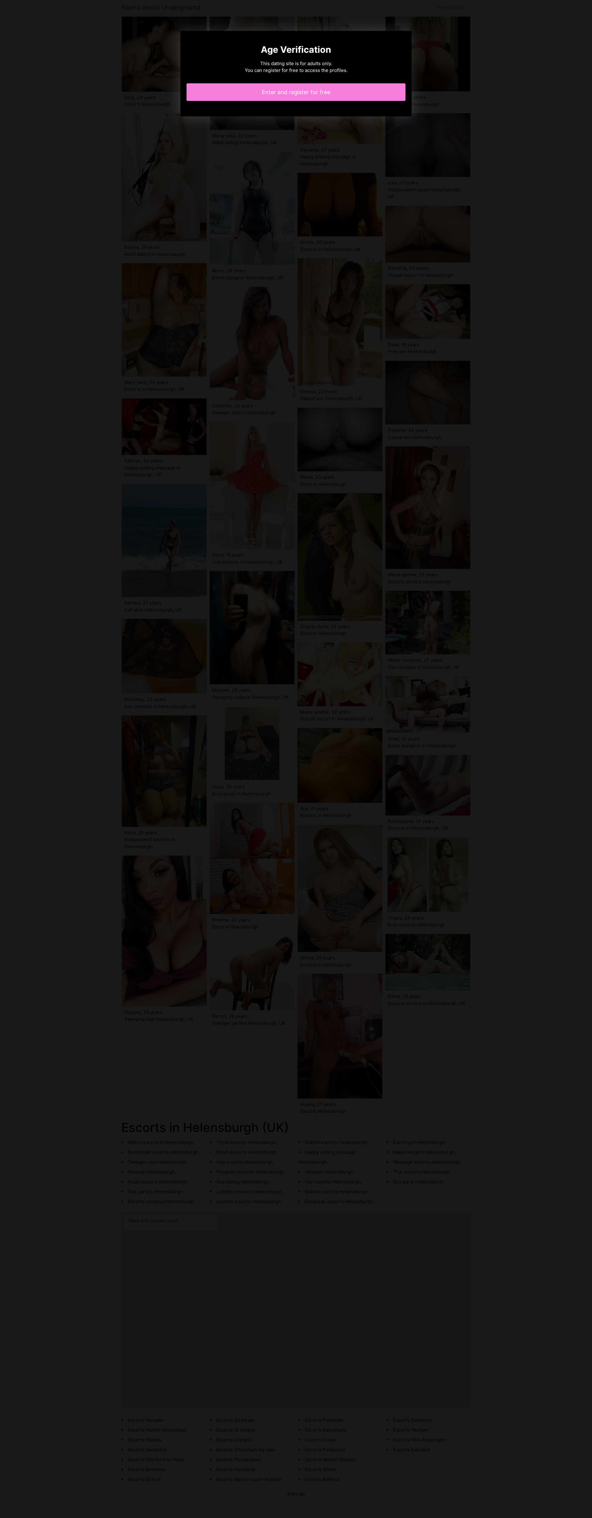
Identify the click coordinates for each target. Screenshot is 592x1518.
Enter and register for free (296, 92)
